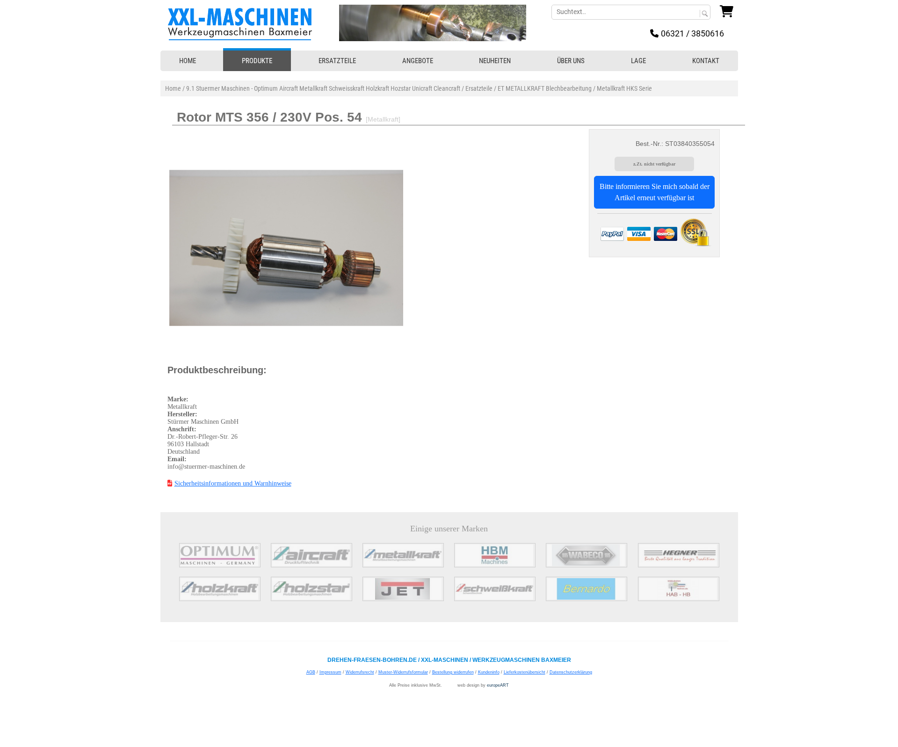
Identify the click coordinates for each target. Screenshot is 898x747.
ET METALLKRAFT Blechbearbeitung (545, 88)
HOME (187, 61)
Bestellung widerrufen (453, 672)
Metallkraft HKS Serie (624, 88)
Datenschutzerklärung (571, 672)
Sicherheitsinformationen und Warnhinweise (232, 483)
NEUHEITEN (495, 61)
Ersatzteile (478, 88)
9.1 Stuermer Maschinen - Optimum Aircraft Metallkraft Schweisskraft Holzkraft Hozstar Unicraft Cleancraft (323, 88)
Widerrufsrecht (360, 672)
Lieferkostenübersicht (524, 672)
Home (173, 88)
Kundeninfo (489, 672)
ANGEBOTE (417, 61)
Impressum (330, 672)
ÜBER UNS (571, 61)
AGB (310, 672)
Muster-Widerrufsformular (403, 672)
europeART (498, 685)
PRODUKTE (257, 61)
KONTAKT (705, 61)
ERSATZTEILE (337, 61)
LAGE (638, 61)
